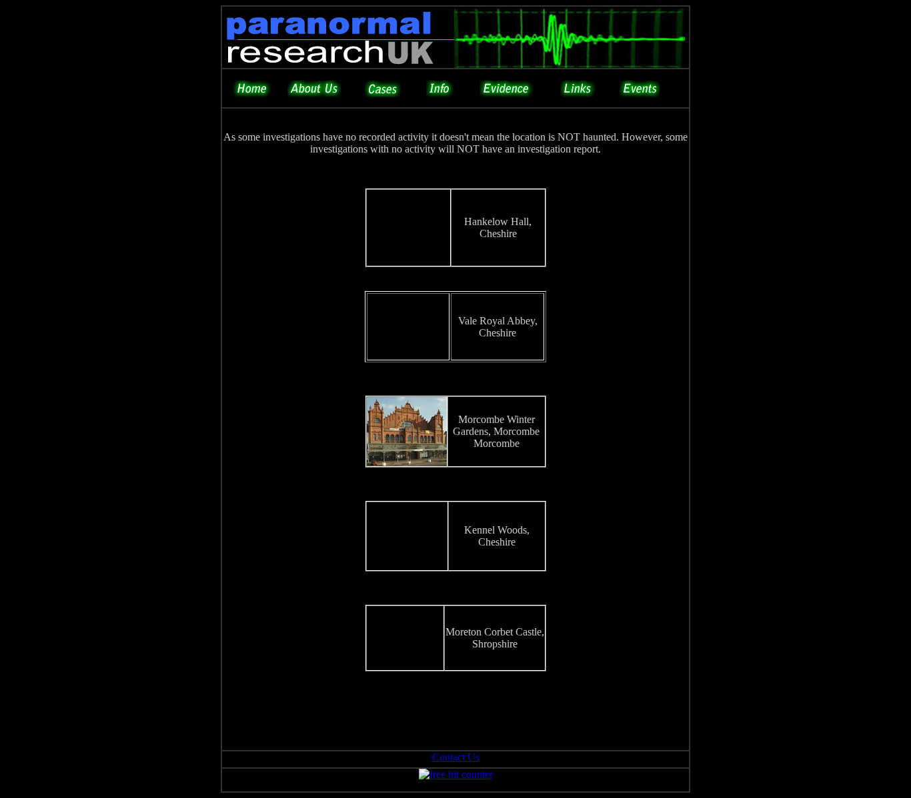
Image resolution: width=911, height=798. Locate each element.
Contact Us (456, 757)
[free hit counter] (456, 774)
